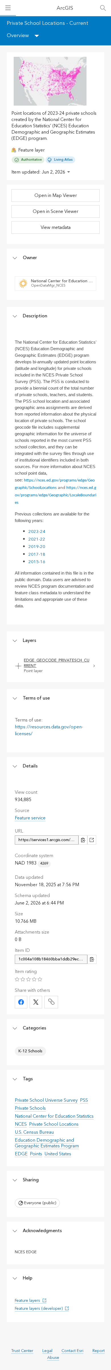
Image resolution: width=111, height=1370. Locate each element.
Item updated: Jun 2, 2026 (38, 172)
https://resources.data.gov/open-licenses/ (49, 730)
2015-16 (36, 562)
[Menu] (8, 8)
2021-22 (36, 539)
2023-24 (36, 531)
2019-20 (36, 547)
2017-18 (36, 554)
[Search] (103, 8)
